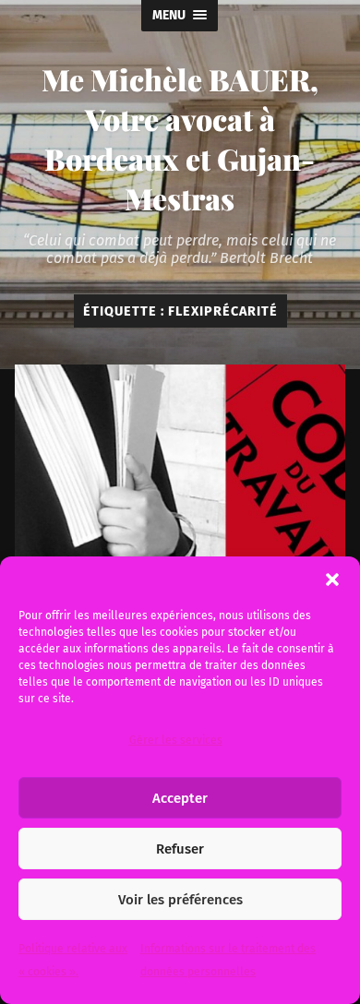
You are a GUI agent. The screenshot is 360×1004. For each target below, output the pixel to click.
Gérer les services (175, 740)
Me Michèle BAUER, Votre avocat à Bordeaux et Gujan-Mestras (180, 138)
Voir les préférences (180, 899)
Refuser (180, 849)
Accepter (180, 798)
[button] (332, 579)
